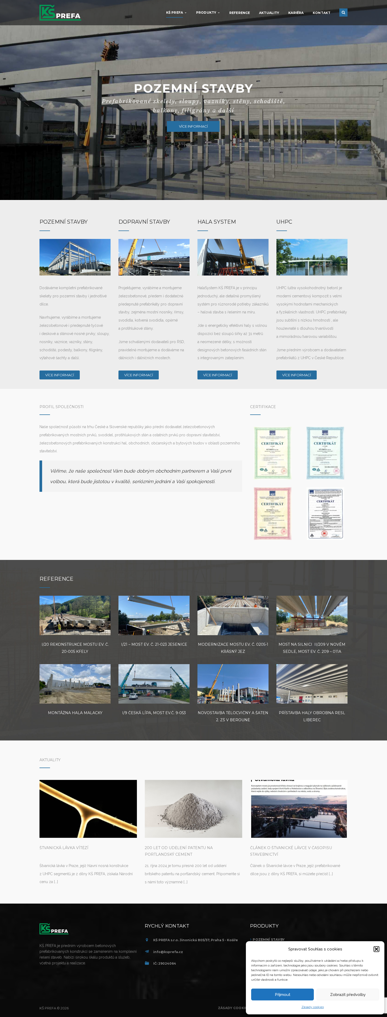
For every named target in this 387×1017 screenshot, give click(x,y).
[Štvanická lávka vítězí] (88, 809)
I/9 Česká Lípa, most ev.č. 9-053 (154, 712)
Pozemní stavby (269, 939)
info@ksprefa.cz (168, 952)
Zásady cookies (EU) (238, 1008)
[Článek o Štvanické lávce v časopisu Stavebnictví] (299, 809)
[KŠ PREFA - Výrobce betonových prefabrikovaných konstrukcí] (60, 12)
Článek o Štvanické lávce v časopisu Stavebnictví (291, 851)
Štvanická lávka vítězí (63, 847)
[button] (376, 949)
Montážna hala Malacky (75, 712)
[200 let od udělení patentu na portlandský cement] (193, 809)
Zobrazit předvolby (348, 994)
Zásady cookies (312, 1007)
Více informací (59, 375)
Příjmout (282, 994)
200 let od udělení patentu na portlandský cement (179, 851)
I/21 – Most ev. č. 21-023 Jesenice (154, 644)
